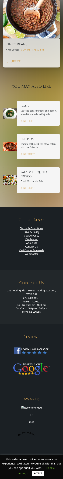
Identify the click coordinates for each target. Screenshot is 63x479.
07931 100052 (31, 301)
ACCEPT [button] (38, 473)
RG (31, 415)
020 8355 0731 (31, 297)
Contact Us (31, 246)
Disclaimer (31, 239)
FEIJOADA (27, 139)
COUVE (26, 106)
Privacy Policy (31, 232)
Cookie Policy (31, 235)
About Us (31, 243)
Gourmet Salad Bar (32, 50)
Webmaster (31, 254)
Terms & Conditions (31, 228)
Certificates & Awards (31, 250)
